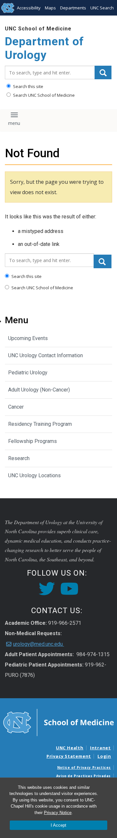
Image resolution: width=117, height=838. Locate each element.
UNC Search (102, 8)
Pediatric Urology (27, 372)
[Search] (103, 72)
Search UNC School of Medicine (43, 95)
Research (19, 458)
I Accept (58, 825)
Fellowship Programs (32, 441)
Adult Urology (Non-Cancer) (39, 390)
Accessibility (29, 8)
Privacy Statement (68, 756)
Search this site (27, 86)
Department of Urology (44, 48)
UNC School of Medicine (38, 29)
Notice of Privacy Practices (84, 767)
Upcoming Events (28, 338)
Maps (50, 8)
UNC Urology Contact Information (45, 355)
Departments (73, 8)
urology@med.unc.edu (38, 644)
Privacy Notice (58, 812)
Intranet (100, 748)
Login (104, 756)
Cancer (16, 407)
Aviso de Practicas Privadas (83, 776)
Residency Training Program (40, 424)
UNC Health (70, 748)
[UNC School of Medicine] (58, 722)
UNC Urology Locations (34, 475)
